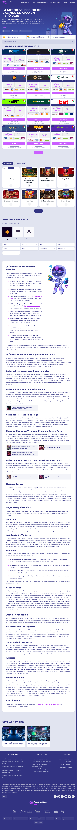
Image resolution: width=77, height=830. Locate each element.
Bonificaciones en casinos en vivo (41, 762)
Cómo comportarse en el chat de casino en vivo (11, 771)
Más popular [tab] (8, 163)
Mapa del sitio (59, 827)
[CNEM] (37, 811)
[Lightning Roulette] (47, 198)
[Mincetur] (14, 811)
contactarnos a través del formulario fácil (47, 704)
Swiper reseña (14, 121)
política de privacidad (39, 827)
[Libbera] (46, 811)
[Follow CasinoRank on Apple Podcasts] (73, 796)
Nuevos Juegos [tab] (21, 163)
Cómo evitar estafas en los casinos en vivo (13, 767)
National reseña (39, 95)
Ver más (37, 152)
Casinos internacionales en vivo (42, 771)
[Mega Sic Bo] (66, 177)
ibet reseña (63, 121)
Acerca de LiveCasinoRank (66, 759)
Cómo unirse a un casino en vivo (13, 759)
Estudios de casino (55, 2)
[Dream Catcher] (66, 198)
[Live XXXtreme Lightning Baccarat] (47, 177)
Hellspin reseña (14, 95)
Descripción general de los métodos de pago (39, 765)
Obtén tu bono (14, 68)
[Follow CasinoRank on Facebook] (55, 796)
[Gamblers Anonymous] (55, 811)
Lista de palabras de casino (41, 759)
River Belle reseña (14, 146)
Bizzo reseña (38, 146)
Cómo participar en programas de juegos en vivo (12, 776)
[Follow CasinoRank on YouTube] (65, 796)
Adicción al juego (41, 769)
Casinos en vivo (25, 2)
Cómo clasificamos (66, 764)
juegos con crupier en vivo (32, 306)
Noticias (72, 2)
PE (4, 796)
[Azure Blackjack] (11, 177)
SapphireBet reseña (39, 71)
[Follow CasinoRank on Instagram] (58, 796)
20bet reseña (63, 71)
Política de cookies (18, 827)
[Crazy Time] (29, 198)
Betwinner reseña (38, 121)
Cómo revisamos (67, 762)
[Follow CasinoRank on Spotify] (69, 796)
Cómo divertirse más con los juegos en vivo (12, 762)
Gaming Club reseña (63, 146)
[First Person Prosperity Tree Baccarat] (29, 177)
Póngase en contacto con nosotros (66, 768)
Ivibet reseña (63, 95)
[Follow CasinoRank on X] (62, 796)
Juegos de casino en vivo (39, 2)
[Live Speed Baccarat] (11, 198)
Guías (65, 2)
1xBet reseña (14, 71)
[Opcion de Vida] (25, 811)
